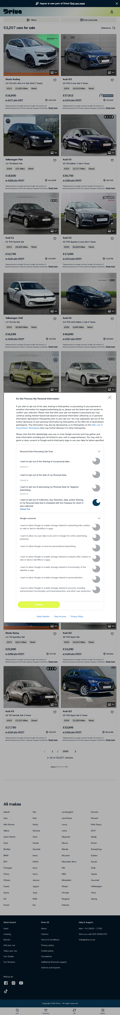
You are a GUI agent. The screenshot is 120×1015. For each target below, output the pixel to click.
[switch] (96, 461)
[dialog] (60, 508)
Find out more (77, 3)
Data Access (60, 616)
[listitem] (60, 451)
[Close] (110, 398)
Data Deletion (43, 616)
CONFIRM (39, 604)
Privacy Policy (77, 616)
